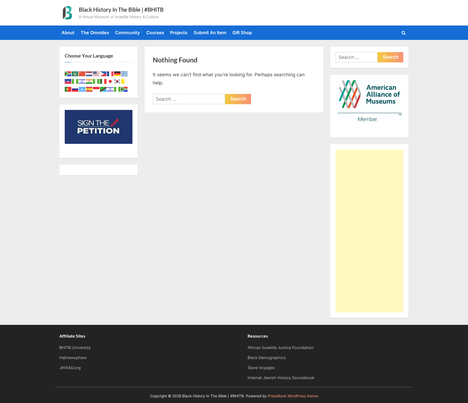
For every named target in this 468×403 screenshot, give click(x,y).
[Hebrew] (82, 81)
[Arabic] (75, 73)
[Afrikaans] (68, 73)
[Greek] (124, 73)
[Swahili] (103, 88)
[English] (96, 73)
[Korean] (117, 81)
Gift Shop (242, 32)
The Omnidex (95, 32)
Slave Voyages (261, 367)
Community (127, 32)
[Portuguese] (68, 88)
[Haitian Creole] (68, 81)
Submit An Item (210, 32)
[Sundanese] (96, 88)
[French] (110, 73)
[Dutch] (89, 73)
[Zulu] (124, 88)
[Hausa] (75, 81)
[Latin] (124, 81)
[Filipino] (103, 73)
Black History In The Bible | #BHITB (121, 9)
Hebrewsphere (72, 357)
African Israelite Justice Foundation (281, 347)
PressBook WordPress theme (293, 396)
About (67, 32)
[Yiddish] (110, 88)
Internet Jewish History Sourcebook (281, 377)
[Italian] (103, 81)
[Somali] (82, 88)
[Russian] (75, 88)
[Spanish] (89, 88)
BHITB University (75, 347)
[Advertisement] (369, 231)
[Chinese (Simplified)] (82, 73)
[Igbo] (96, 81)
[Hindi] (89, 81)
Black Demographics (267, 357)
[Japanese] (110, 81)
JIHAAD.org (70, 367)
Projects (178, 32)
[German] (117, 73)
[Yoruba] (117, 88)
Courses (155, 32)
